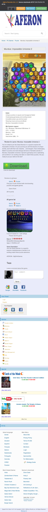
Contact (25, 444)
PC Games (21, 8)
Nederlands (8, 453)
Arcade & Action (8, 323)
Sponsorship (27, 456)
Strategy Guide (31, 462)
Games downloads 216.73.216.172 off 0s (23, 3)
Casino (6, 361)
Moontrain (26, 481)
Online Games (41, 8)
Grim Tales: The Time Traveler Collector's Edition (28, 378)
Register (5, 302)
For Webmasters (28, 459)
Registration (27, 453)
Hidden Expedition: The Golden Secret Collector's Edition (32, 491)
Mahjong (6, 326)
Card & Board (8, 332)
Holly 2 (25, 475)
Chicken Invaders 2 (10, 485)
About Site (26, 435)
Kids (5, 355)
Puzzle (17, 40)
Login (4, 299)
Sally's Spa (7, 500)
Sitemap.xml (24, 511)
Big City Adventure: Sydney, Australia (13, 488)
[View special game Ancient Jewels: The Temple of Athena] (5, 409)
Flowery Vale (27, 478)
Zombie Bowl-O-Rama (11, 475)
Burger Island (8, 503)
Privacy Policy (27, 438)
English (6, 438)
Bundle (6, 364)
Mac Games (30, 8)
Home (3, 40)
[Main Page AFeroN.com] (24, 20)
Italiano (6, 450)
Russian (6, 465)
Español (6, 444)
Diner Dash (26, 472)
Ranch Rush (8, 481)
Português (7, 456)
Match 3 (6, 340)
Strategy (6, 358)
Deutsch (6, 441)
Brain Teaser (7, 346)
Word (6, 335)
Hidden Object (8, 337)
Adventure (7, 349)
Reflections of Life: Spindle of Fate (32, 488)
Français (7, 447)
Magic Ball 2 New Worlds (12, 491)
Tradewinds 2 (8, 478)
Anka (6, 472)
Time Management (9, 352)
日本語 (6, 462)
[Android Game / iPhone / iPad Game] (11, 8)
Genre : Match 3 (15, 206)
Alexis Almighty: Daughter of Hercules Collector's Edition (32, 494)
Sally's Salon (8, 494)
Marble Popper (8, 343)
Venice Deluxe (8, 497)
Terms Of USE (27, 441)
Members (26, 447)
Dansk (6, 435)
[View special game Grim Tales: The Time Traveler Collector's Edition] (5, 382)
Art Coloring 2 (27, 485)
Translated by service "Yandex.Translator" (28, 499)
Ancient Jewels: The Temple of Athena (28, 404)
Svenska (7, 459)
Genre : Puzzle (14, 181)
